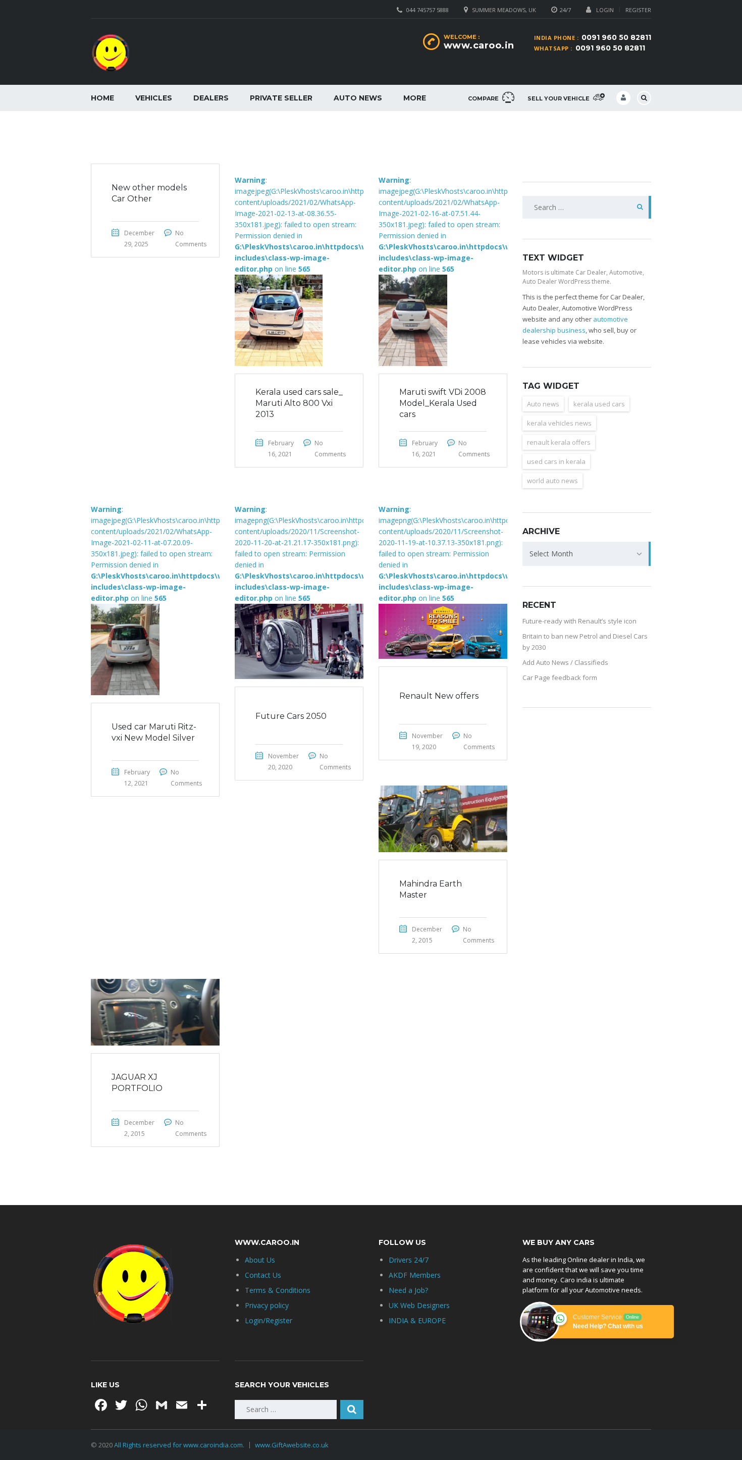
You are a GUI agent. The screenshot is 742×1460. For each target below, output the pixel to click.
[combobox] (586, 554)
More (414, 97)
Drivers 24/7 (409, 1260)
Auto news (543, 403)
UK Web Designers (419, 1305)
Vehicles (153, 97)
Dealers (211, 97)
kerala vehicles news (559, 423)
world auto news (552, 480)
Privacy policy (267, 1305)
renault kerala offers (559, 442)
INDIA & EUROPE (417, 1320)
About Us (260, 1260)
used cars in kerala (556, 461)
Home (102, 97)
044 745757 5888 (427, 10)
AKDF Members (415, 1275)
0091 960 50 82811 (616, 37)
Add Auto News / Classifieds (565, 662)
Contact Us (263, 1275)
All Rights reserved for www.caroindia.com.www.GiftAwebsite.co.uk (221, 1444)
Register (638, 10)
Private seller (281, 97)
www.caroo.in (479, 45)
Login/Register (268, 1320)
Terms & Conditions (277, 1290)
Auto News (358, 97)
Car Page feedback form (559, 677)
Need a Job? (408, 1290)
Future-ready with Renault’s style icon (579, 620)
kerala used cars (599, 403)
